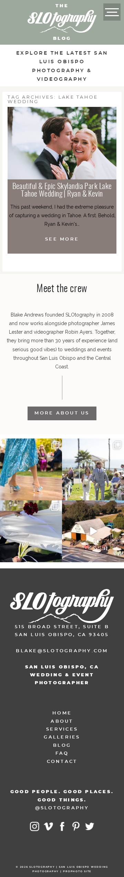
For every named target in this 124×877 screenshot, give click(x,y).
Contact (62, 761)
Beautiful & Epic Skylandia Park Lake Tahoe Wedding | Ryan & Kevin (62, 190)
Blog (62, 745)
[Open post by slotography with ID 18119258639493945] (31, 469)
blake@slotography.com (62, 651)
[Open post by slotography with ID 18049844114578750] (93, 531)
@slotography (62, 808)
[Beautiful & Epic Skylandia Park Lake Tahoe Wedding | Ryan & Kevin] (62, 143)
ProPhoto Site (77, 871)
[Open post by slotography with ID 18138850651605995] (31, 531)
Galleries (62, 737)
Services (62, 729)
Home (62, 713)
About (62, 721)
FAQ (62, 753)
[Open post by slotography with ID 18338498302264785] (93, 469)
